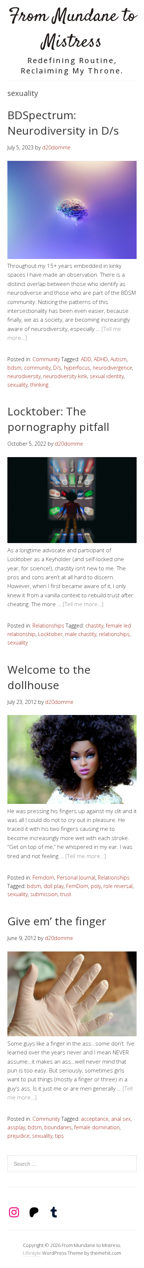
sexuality (17, 384)
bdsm (14, 367)
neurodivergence (112, 367)
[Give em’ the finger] (72, 1034)
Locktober (50, 634)
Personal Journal (76, 877)
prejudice (18, 1135)
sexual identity (107, 376)
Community (46, 359)
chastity (94, 625)
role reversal (118, 885)
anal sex (121, 1118)
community (37, 367)
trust (65, 894)
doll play (54, 885)
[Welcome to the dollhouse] (72, 801)
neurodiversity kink (65, 376)
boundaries (58, 1127)
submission (44, 894)
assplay (16, 1127)
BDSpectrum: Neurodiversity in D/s (63, 122)
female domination (97, 1127)
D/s (57, 367)
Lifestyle (32, 1253)
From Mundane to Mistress (72, 29)
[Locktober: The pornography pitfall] (72, 541)
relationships (114, 634)
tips (59, 1135)
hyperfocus (77, 367)
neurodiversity (24, 376)
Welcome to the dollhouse (48, 677)
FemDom (77, 885)
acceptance (95, 1118)
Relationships (48, 625)
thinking (39, 384)
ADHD (101, 359)
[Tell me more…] (83, 604)
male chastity (80, 634)
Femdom (43, 877)
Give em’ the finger (56, 921)
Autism (118, 359)
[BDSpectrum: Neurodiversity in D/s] (72, 256)
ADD (86, 359)
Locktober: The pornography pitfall (58, 419)
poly (96, 885)
